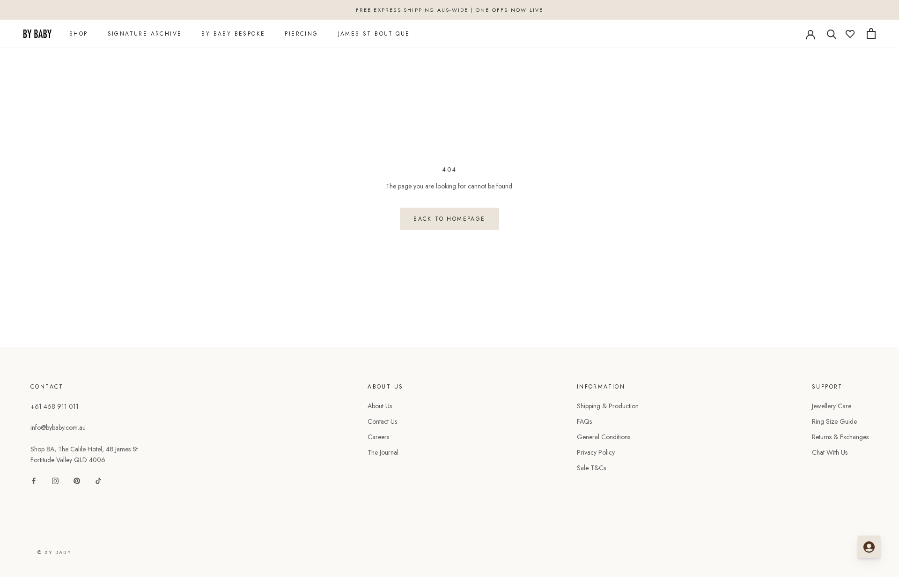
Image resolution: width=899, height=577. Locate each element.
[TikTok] (98, 480)
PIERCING (301, 34)
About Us (380, 406)
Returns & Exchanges (840, 437)
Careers (378, 437)
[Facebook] (33, 480)
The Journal (383, 452)
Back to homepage (449, 219)
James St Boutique (374, 34)
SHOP (78, 34)
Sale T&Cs (591, 467)
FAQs (584, 421)
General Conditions (603, 437)
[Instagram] (55, 480)
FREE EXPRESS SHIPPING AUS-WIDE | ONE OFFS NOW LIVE (450, 10)
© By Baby (54, 552)
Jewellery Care (831, 406)
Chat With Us (829, 452)
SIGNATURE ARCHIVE (145, 34)
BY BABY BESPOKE (233, 34)
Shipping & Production (608, 406)
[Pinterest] (77, 480)
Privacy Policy (596, 452)
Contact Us (382, 421)
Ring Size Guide (834, 421)
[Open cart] (871, 33)
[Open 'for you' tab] (869, 547)
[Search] (832, 33)
